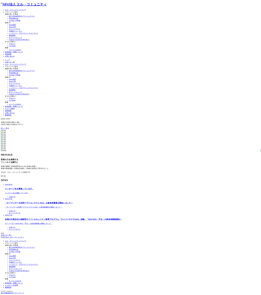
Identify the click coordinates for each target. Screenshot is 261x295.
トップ (7, 60)
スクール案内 (10, 109)
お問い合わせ (10, 56)
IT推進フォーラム (15, 31)
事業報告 (8, 115)
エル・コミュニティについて (15, 10)
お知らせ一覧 (10, 62)
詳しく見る (5, 128)
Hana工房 (12, 27)
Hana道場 (12, 25)
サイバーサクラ (14, 29)
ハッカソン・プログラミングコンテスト (23, 33)
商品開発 (12, 35)
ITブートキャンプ (15, 38)
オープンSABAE (15, 50)
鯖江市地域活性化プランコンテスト (22, 16)
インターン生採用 (11, 285)
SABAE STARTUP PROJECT (19, 40)
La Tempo (12, 46)
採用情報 (8, 54)
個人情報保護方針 (7, 293)
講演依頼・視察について (14, 52)
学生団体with (13, 18)
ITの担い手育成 (14, 20)
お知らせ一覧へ (6, 235)
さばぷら (12, 44)
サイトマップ (19, 293)
